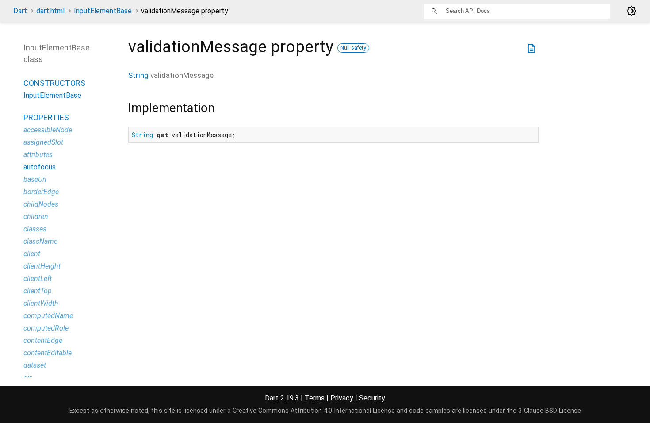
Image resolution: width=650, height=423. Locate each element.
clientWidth (40, 303)
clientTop (37, 291)
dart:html (50, 11)
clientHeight (42, 266)
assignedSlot (43, 142)
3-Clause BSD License (549, 411)
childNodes (40, 204)
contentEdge (42, 340)
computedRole (46, 328)
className (40, 241)
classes (34, 229)
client (31, 254)
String (138, 75)
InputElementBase (103, 11)
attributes (38, 154)
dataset (34, 365)
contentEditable (47, 353)
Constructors (54, 83)
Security (372, 398)
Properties (46, 117)
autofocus (39, 167)
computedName (48, 315)
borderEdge (41, 192)
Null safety (353, 48)
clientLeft (37, 278)
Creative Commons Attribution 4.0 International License (314, 411)
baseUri (34, 179)
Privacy (341, 398)
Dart (20, 11)
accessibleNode (47, 130)
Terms (315, 398)
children (35, 216)
